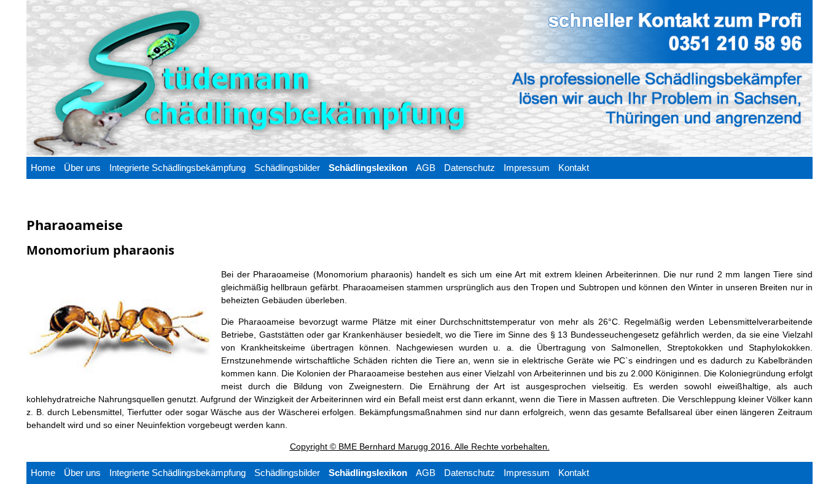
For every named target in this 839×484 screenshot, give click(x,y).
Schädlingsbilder (287, 167)
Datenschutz (469, 167)
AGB (425, 167)
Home (43, 167)
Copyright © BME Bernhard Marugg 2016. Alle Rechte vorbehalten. (420, 446)
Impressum (527, 167)
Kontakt (573, 167)
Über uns (82, 167)
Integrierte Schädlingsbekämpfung (177, 167)
